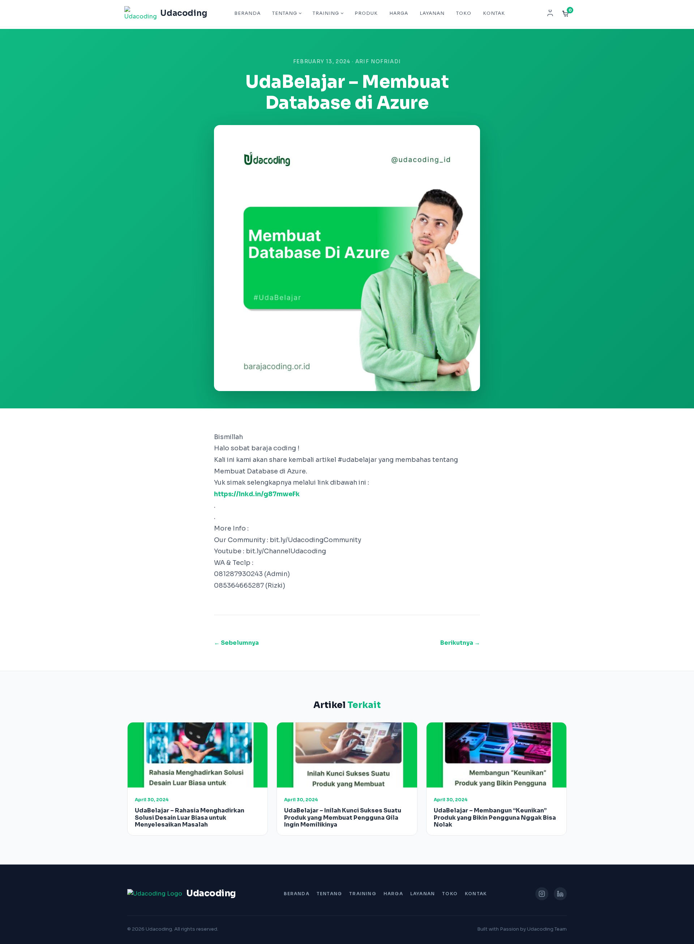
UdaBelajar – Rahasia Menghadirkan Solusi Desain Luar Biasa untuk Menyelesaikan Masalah (189, 817)
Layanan (432, 13)
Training (326, 13)
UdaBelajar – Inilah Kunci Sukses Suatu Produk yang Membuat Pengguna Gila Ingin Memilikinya (342, 817)
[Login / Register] (550, 13)
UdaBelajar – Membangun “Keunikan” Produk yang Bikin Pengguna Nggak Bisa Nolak (495, 817)
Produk (366, 13)
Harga (398, 13)
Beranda (247, 13)
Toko (463, 13)
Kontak (494, 13)
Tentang (284, 13)
